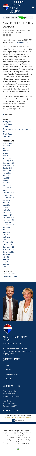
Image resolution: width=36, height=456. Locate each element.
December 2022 (8, 247)
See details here (22, 42)
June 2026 (6, 151)
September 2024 (8, 198)
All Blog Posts (7, 122)
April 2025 (6, 183)
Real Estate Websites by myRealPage (22, 417)
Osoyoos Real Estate (15, 32)
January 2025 (7, 190)
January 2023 (7, 245)
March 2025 (7, 185)
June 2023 (6, 232)
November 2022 (8, 249)
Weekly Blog (7, 136)
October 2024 (7, 195)
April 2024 (6, 210)
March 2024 (7, 212)
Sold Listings (7, 134)
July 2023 (6, 230)
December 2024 (8, 193)
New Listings (7, 124)
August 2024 (7, 200)
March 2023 (7, 240)
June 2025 (6, 178)
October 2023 (7, 222)
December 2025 (8, 163)
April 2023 (6, 237)
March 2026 (7, 158)
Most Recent (7, 143)
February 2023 (8, 242)
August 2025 (7, 173)
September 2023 (8, 225)
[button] (4, 410)
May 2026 (6, 153)
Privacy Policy (7, 417)
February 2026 (8, 161)
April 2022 (6, 264)
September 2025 (8, 170)
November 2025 (8, 166)
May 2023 (6, 235)
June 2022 (6, 259)
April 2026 (6, 156)
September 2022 (8, 252)
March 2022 (7, 267)
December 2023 (8, 217)
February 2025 (8, 188)
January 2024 (7, 215)
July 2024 (6, 203)
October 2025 (7, 168)
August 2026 (7, 146)
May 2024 (6, 208)
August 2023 (7, 227)
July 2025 (6, 175)
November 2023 (8, 220)
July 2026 (6, 148)
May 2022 (6, 262)
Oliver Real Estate (9, 274)
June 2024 (6, 205)
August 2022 (7, 254)
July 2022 (6, 257)
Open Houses (7, 127)
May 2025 (6, 180)
